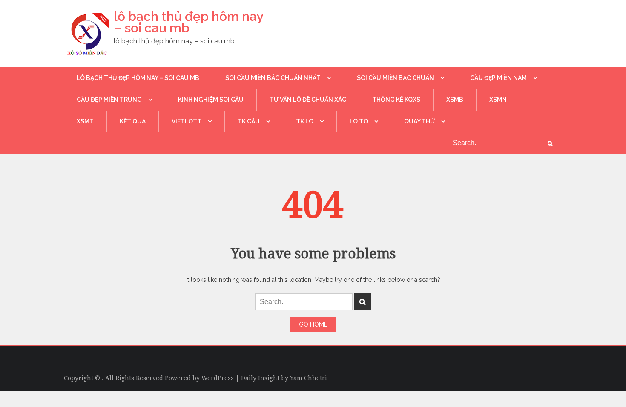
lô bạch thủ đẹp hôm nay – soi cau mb (188, 22)
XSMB (454, 99)
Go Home (313, 324)
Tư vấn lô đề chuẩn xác (308, 99)
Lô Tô (359, 121)
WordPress (217, 378)
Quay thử (419, 121)
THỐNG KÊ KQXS (396, 99)
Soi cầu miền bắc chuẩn (395, 78)
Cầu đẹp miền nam (498, 78)
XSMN (498, 99)
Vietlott (186, 121)
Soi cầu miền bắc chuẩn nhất (273, 78)
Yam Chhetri (308, 378)
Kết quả (133, 121)
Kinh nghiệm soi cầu (211, 99)
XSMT (85, 121)
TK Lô (304, 121)
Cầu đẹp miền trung (109, 99)
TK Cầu (249, 121)
